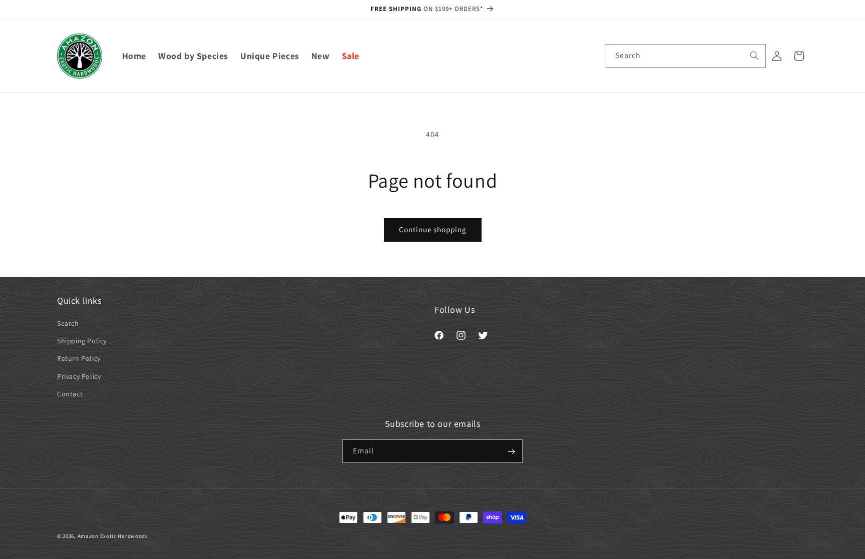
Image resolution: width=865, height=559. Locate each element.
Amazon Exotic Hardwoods (113, 535)
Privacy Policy (79, 376)
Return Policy (79, 358)
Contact (70, 393)
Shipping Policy (82, 340)
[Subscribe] (511, 451)
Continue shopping (433, 229)
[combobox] (685, 56)
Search (68, 323)
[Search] (754, 56)
